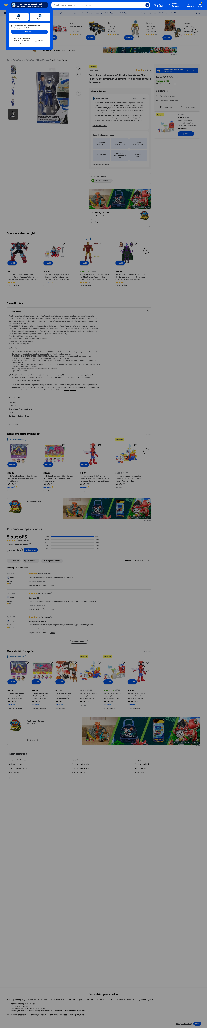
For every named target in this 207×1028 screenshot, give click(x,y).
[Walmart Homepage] (6, 5)
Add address (29, 32)
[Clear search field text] (142, 5)
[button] (174, 5)
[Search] (147, 5)
